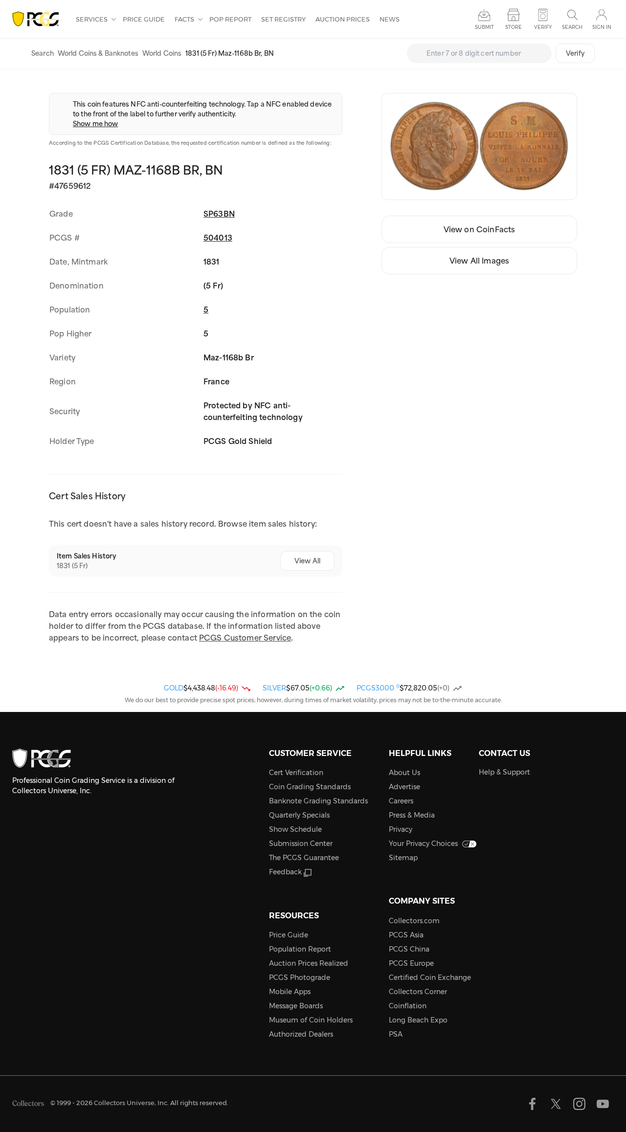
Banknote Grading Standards (318, 801)
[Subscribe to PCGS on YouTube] (602, 1104)
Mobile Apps (290, 991)
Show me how (95, 124)
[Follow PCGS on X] (555, 1104)
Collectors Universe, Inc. (131, 1103)
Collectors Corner (418, 991)
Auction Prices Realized (308, 963)
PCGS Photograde (299, 977)
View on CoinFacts (479, 229)
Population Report (300, 949)
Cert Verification (296, 772)
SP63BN (219, 213)
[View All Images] (479, 146)
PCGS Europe (411, 963)
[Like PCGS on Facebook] (532, 1104)
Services (92, 19)
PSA (395, 1034)
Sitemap (403, 857)
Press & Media (412, 815)
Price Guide (144, 19)
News (390, 19)
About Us (404, 772)
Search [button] (572, 27)
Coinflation (407, 1005)
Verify (575, 53)
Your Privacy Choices (423, 843)
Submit (484, 27)
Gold (173, 688)
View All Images (479, 260)
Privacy (400, 829)
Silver (274, 688)
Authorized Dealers (301, 1034)
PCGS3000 (378, 688)
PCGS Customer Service (245, 637)
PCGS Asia (406, 935)
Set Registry (283, 19)
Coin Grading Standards (310, 786)
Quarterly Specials (299, 815)
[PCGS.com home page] (39, 19)
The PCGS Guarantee (304, 857)
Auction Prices (342, 19)
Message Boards (296, 1005)
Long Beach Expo (418, 1020)
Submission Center (301, 843)
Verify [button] (543, 27)
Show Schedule (295, 829)
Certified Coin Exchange (430, 977)
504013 (217, 237)
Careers (401, 801)
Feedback (285, 871)
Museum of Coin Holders (311, 1020)
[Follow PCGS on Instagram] (579, 1104)
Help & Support (504, 772)
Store (513, 27)
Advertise (404, 786)
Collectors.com (414, 920)
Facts (185, 19)
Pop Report (230, 19)
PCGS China (409, 949)
